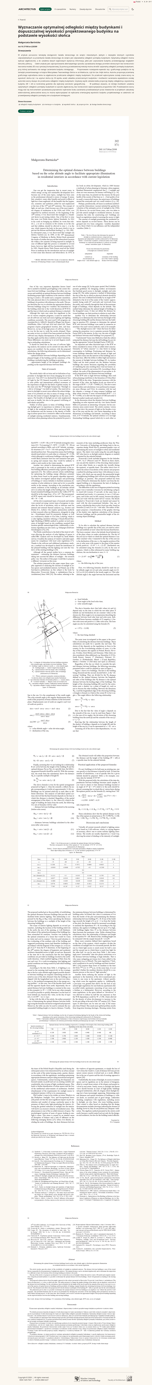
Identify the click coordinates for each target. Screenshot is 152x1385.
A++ (150, 2)
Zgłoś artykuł (45, 9)
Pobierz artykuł (26, 111)
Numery (73, 9)
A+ (147, 2)
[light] (132, 9)
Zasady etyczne (86, 9)
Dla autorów (100, 9)
